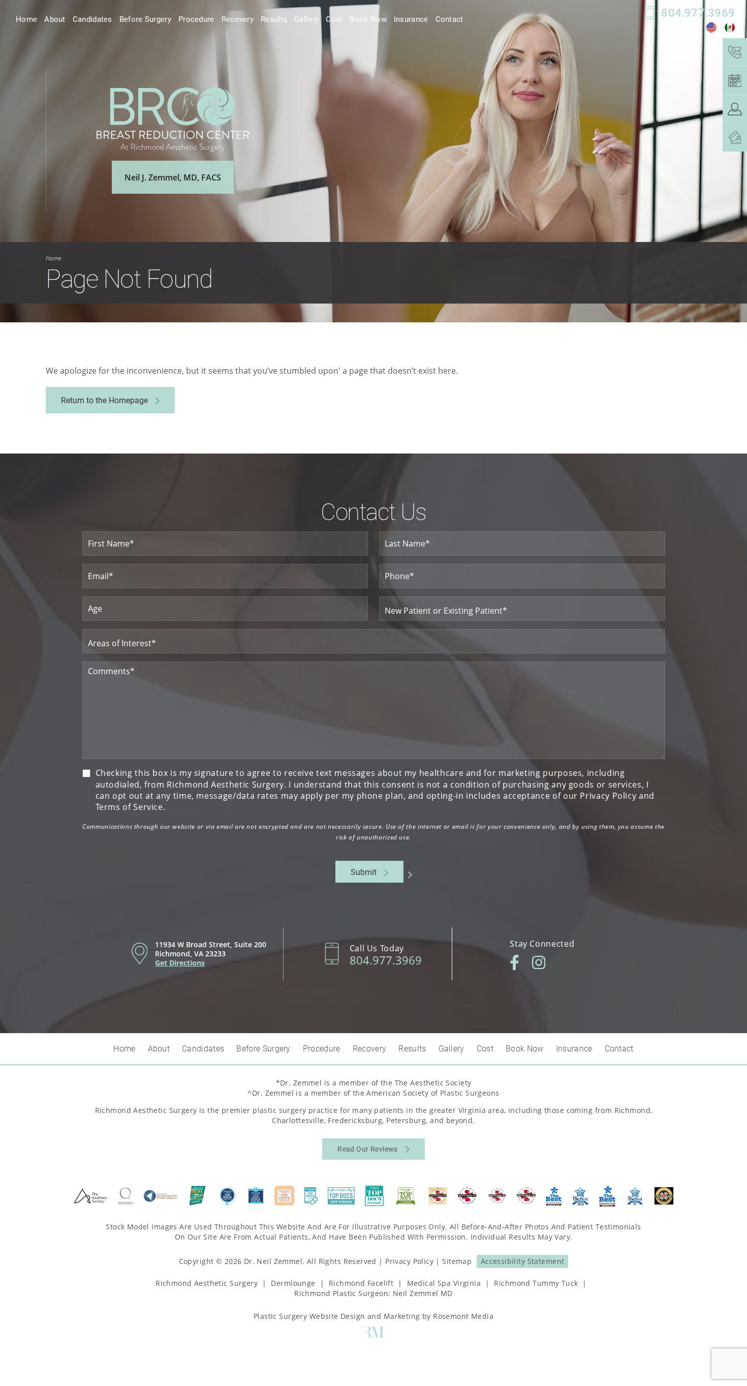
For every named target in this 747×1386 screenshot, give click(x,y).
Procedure (196, 19)
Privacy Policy (409, 1261)
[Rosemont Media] (373, 1335)
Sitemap (457, 1261)
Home (26, 19)
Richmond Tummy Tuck (536, 1283)
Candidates (92, 19)
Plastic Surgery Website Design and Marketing (337, 1316)
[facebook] (514, 962)
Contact (449, 19)
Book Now (368, 19)
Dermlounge (293, 1283)
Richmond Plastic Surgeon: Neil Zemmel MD (373, 1293)
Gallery (306, 19)
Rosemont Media (463, 1316)
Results (274, 19)
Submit (364, 871)
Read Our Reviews (367, 1149)
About (55, 19)
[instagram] (538, 962)
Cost (334, 19)
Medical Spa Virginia (444, 1283)
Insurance (411, 19)
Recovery (238, 19)
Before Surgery (145, 19)
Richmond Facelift (361, 1283)
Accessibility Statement (523, 1261)
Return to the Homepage (104, 400)
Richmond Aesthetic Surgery (206, 1283)
